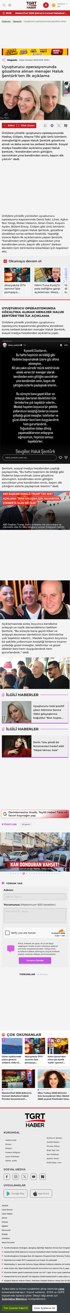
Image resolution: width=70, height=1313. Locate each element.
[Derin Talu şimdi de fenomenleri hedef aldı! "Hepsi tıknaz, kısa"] (16, 746)
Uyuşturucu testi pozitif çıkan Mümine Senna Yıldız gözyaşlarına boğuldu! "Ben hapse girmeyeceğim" (48, 712)
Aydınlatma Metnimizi (14, 1299)
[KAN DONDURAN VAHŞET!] (35, 852)
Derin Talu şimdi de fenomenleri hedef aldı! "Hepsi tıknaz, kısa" (48, 746)
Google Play (17, 1193)
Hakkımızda (10, 1140)
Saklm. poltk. (11, 1160)
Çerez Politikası (12, 1156)
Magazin (17, 21)
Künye (8, 1144)
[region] (35, 1298)
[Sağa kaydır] (63, 281)
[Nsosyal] (65, 125)
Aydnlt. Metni (53, 1158)
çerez (61, 1289)
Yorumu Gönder (35, 960)
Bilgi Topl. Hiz (53, 1150)
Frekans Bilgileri (12, 1152)
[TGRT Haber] (31, 5)
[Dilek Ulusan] (4, 125)
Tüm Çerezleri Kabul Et (16, 1308)
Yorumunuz (29, 904)
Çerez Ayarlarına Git (44, 1308)
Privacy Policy (53, 1146)
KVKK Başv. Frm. (54, 1162)
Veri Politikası (53, 1154)
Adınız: (8, 890)
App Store (43, 1193)
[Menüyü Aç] (9, 5)
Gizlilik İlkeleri (53, 1142)
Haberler (6, 21)
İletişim (8, 1148)
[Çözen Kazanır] (35, 51)
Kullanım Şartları (54, 1138)
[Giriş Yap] (46, 5)
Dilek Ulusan (27, 125)
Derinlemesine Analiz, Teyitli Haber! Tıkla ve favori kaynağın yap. (37, 814)
